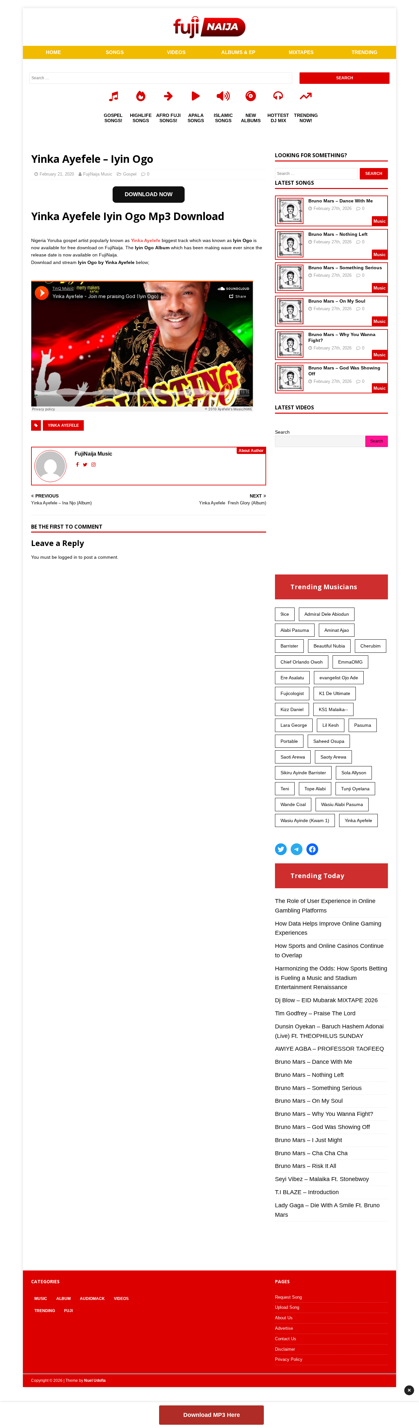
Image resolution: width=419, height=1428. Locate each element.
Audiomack (92, 1298)
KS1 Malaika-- (333, 709)
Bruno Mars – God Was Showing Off (322, 1127)
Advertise (284, 1328)
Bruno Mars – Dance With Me (340, 200)
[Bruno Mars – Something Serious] (290, 286)
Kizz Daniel (292, 709)
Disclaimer (285, 1349)
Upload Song (287, 1307)
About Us (284, 1317)
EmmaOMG (350, 662)
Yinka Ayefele (63, 425)
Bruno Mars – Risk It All (305, 1166)
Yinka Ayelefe (145, 240)
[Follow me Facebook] (78, 464)
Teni (285, 788)
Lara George (294, 725)
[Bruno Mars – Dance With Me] (290, 219)
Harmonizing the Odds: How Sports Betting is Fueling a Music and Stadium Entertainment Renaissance (331, 978)
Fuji (68, 1310)
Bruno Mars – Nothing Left (338, 234)
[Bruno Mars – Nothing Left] (290, 253)
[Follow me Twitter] (86, 464)
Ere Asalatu (292, 677)
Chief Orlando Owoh (302, 662)
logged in (67, 557)
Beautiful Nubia (329, 645)
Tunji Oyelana (355, 788)
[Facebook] (312, 849)
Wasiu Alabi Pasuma (342, 804)
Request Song (288, 1297)
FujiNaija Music (97, 174)
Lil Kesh (330, 725)
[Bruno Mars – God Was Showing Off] (290, 386)
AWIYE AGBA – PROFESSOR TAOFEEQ (329, 1048)
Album (63, 1298)
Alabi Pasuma (295, 630)
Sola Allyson (353, 772)
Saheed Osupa (328, 741)
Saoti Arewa (293, 757)
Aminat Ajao (336, 630)
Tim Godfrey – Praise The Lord (315, 1013)
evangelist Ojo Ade (338, 677)
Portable (289, 741)
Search (282, 432)
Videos (121, 1298)
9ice (285, 614)
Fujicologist (292, 693)
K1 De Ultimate (334, 693)
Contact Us (285, 1338)
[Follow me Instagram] (93, 464)
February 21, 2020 (57, 174)
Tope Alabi (315, 788)
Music (40, 1298)
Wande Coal (293, 804)
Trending (44, 1310)
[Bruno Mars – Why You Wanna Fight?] (290, 353)
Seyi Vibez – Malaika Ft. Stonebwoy (322, 1179)
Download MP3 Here (211, 1415)
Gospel (130, 174)
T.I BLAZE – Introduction (307, 1192)
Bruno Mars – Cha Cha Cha (311, 1153)
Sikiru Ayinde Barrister (303, 772)
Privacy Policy (288, 1359)
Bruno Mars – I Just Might (308, 1140)
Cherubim (370, 645)
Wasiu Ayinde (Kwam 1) (305, 820)
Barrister (289, 645)
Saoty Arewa (333, 757)
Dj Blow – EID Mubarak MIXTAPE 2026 (326, 1000)
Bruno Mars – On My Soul (336, 301)
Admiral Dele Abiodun (326, 614)
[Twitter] (281, 849)
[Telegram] (296, 849)
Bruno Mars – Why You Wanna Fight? (324, 1114)
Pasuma (362, 725)
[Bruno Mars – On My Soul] (290, 320)
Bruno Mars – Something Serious (345, 267)
